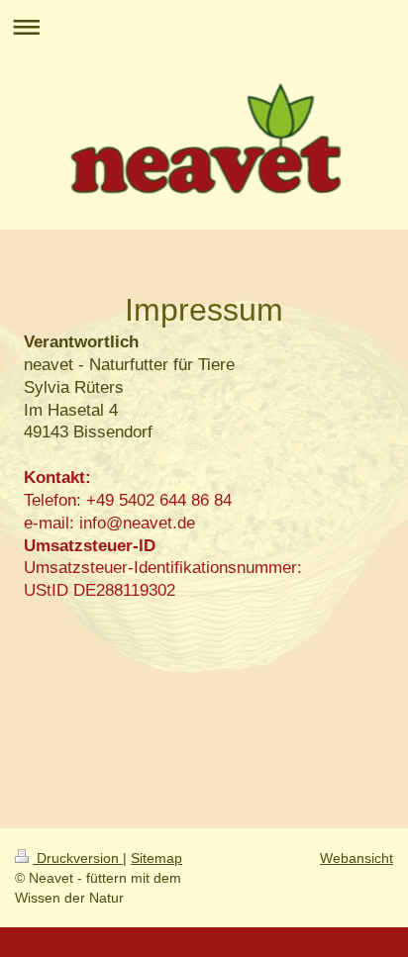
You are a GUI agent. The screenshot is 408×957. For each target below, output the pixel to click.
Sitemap (156, 858)
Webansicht (356, 858)
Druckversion (78, 858)
